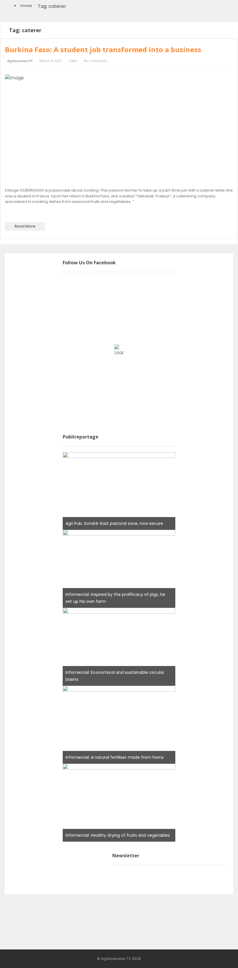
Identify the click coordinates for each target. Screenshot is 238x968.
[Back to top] (219, 955)
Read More (25, 226)
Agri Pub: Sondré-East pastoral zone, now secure (114, 523)
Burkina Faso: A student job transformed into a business (103, 49)
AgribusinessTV (20, 61)
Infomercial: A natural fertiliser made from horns (115, 757)
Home (26, 5)
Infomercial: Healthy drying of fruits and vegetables (118, 835)
